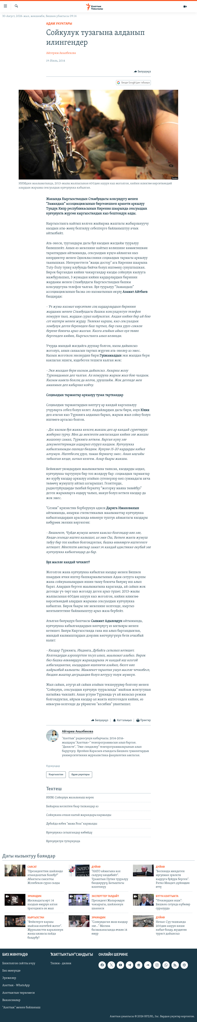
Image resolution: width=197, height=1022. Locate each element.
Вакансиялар (11, 1000)
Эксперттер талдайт (105, 896)
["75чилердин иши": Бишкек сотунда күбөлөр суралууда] (143, 900)
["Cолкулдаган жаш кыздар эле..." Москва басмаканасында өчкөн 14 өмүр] (79, 921)
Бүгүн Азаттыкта (167, 896)
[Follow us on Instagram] (156, 965)
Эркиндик (35, 896)
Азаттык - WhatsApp (16, 985)
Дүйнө (96, 867)
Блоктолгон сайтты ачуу (18, 963)
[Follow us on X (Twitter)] (111, 965)
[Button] (142, 71)
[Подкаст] (184, 965)
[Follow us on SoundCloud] (147, 965)
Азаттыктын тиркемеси (18, 992)
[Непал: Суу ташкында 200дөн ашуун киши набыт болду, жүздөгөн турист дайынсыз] (143, 921)
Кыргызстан (36, 917)
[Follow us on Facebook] (102, 965)
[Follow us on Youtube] (120, 965)
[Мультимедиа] (185, 6)
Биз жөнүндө (11, 970)
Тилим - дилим (60, 963)
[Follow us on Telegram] (129, 965)
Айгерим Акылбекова (61, 53)
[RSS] (175, 965)
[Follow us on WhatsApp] (166, 965)
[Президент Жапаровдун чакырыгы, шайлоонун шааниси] (79, 900)
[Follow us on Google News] (138, 965)
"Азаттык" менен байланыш (21, 1007)
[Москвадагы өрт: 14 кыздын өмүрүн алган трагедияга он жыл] (15, 900)
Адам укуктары (59, 24)
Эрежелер (9, 978)
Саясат (32, 867)
